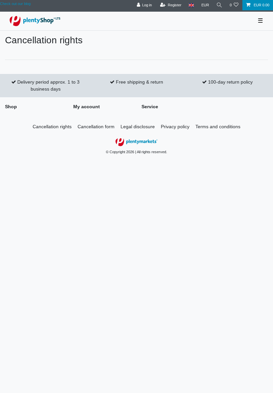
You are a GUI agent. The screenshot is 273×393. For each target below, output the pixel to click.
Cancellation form (96, 126)
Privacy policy (175, 126)
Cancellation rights (52, 126)
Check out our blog (15, 4)
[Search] (219, 5)
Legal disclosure (138, 126)
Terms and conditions (217, 126)
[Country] (191, 5)
